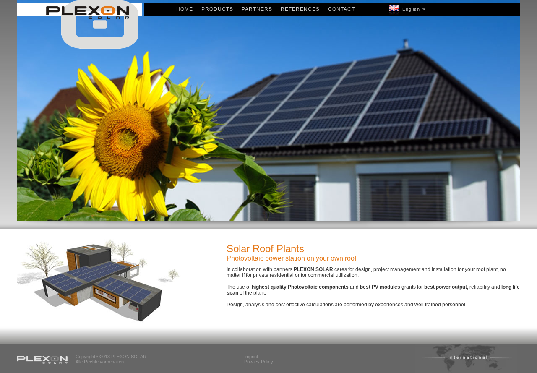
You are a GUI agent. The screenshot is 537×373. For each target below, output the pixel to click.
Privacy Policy (258, 361)
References (300, 9)
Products (217, 9)
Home (184, 9)
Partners (257, 9)
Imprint (251, 356)
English (411, 9)
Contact (341, 9)
